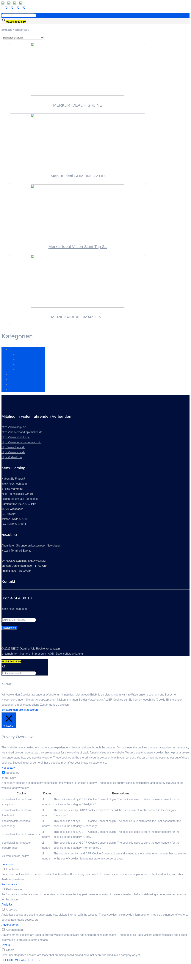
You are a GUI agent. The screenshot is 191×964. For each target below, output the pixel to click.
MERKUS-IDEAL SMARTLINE (77, 317)
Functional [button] (7, 864)
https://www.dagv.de (13, 427)
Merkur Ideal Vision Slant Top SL (77, 246)
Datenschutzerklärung (69, 653)
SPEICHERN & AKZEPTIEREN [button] (20, 960)
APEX (12, 389)
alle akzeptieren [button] (28, 709)
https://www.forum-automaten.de (21, 442)
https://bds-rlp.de (11, 457)
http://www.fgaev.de (13, 447)
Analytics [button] (7, 904)
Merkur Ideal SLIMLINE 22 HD (78, 176)
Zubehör (14, 384)
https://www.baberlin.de (15, 437)
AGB (51, 653)
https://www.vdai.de (13, 452)
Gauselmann (17, 349)
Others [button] (5, 944)
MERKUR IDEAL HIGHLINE (77, 105)
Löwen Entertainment (22, 379)
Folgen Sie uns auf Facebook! (19, 498)
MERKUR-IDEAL (27, 369)
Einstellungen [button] (9, 709)
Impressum (39, 653)
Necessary (12, 772)
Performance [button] (9, 884)
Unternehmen (9, 653)
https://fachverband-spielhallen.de (21, 432)
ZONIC (20, 354)
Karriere (25, 653)
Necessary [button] (8, 767)
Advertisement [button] (10, 924)
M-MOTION (23, 359)
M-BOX (21, 364)
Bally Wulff (15, 374)
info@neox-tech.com (14, 483)
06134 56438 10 (16, 21)
